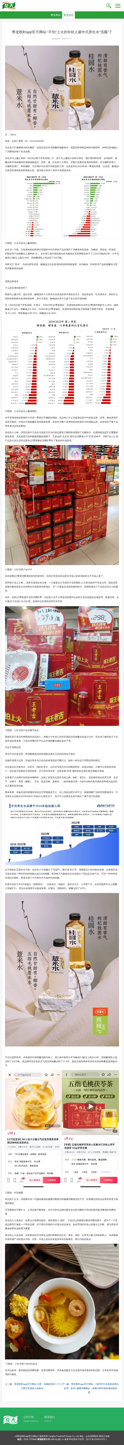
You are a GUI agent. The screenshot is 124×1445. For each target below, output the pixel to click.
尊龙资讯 (55, 15)
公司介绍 (28, 1417)
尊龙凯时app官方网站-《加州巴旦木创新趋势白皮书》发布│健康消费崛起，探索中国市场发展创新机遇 (91, 1388)
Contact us (47, 1421)
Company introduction (30, 1421)
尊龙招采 (68, 15)
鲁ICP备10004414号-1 (96, 1439)
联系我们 (49, 1417)
